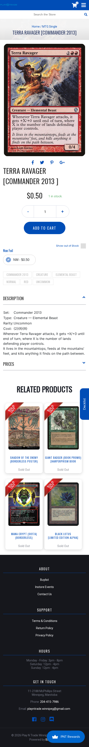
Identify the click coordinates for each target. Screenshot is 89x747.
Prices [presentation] (8, 364)
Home (36, 26)
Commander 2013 (17, 274)
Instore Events (44, 587)
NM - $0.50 (21, 259)
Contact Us (44, 594)
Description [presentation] (13, 298)
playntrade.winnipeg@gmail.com (48, 708)
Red (26, 281)
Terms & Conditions (44, 621)
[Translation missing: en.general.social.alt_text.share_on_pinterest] (52, 162)
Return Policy (44, 628)
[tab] (44, 300)
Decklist (84, 404)
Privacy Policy (44, 635)
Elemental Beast (66, 274)
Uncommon (43, 281)
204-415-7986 (49, 701)
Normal (11, 281)
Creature (42, 274)
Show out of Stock (67, 245)
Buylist (44, 579)
